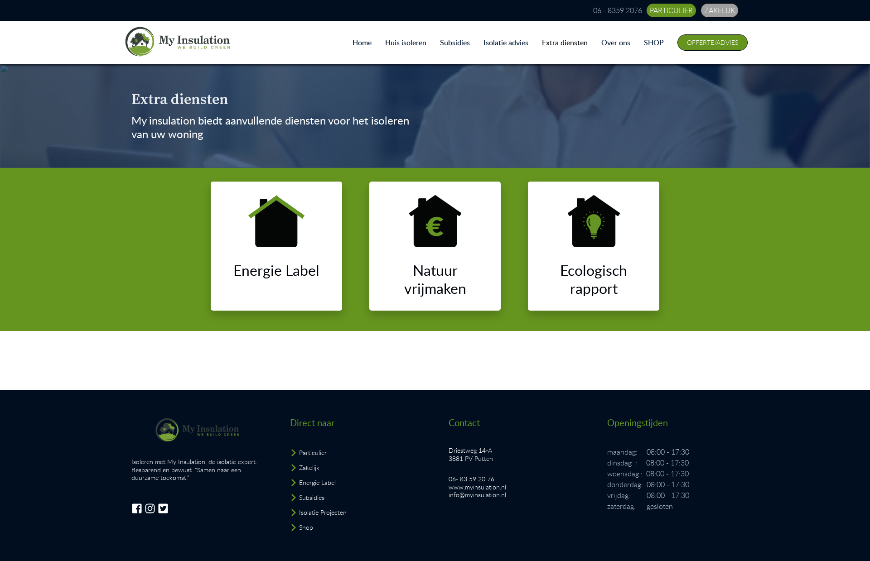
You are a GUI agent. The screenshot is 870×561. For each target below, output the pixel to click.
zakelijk (719, 10)
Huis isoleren (405, 43)
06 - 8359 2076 (617, 10)
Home (362, 43)
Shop (306, 527)
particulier (671, 10)
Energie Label (276, 270)
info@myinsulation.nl (477, 494)
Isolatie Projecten (323, 512)
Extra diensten (565, 43)
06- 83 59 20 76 (471, 479)
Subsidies (455, 43)
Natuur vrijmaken (435, 279)
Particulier (313, 452)
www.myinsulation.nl (477, 487)
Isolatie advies (505, 43)
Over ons (615, 43)
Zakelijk (309, 467)
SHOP (654, 43)
